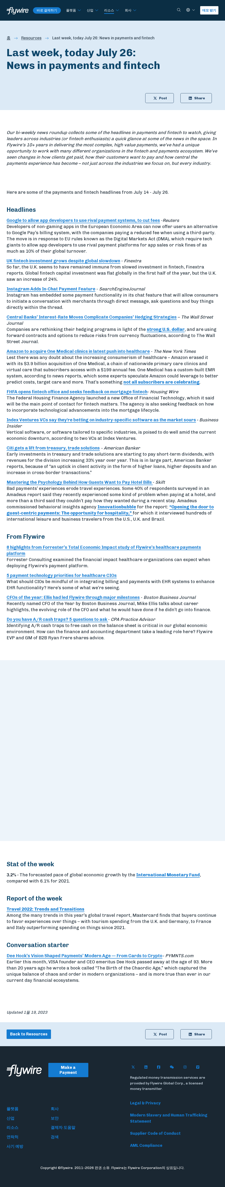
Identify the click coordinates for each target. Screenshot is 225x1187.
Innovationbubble (117, 506)
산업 (90, 10)
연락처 (12, 1136)
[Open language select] (193, 10)
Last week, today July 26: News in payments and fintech (103, 38)
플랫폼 (71, 10)
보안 (55, 1118)
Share (199, 98)
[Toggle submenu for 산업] (96, 10)
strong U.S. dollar (166, 329)
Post (163, 98)
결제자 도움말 (63, 1127)
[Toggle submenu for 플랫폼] (79, 10)
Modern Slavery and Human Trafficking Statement (168, 1118)
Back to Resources (28, 1034)
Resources (31, 38)
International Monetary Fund (168, 874)
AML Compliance (146, 1145)
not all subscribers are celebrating (161, 382)
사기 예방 (15, 1146)
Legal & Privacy (145, 1103)
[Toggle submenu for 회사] (134, 10)
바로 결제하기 (47, 10)
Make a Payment (68, 1070)
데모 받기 (209, 10)
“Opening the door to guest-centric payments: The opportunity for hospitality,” (110, 510)
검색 (55, 1136)
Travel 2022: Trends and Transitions (45, 909)
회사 (128, 10)
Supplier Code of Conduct (155, 1133)
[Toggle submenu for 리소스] (117, 10)
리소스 (109, 10)
